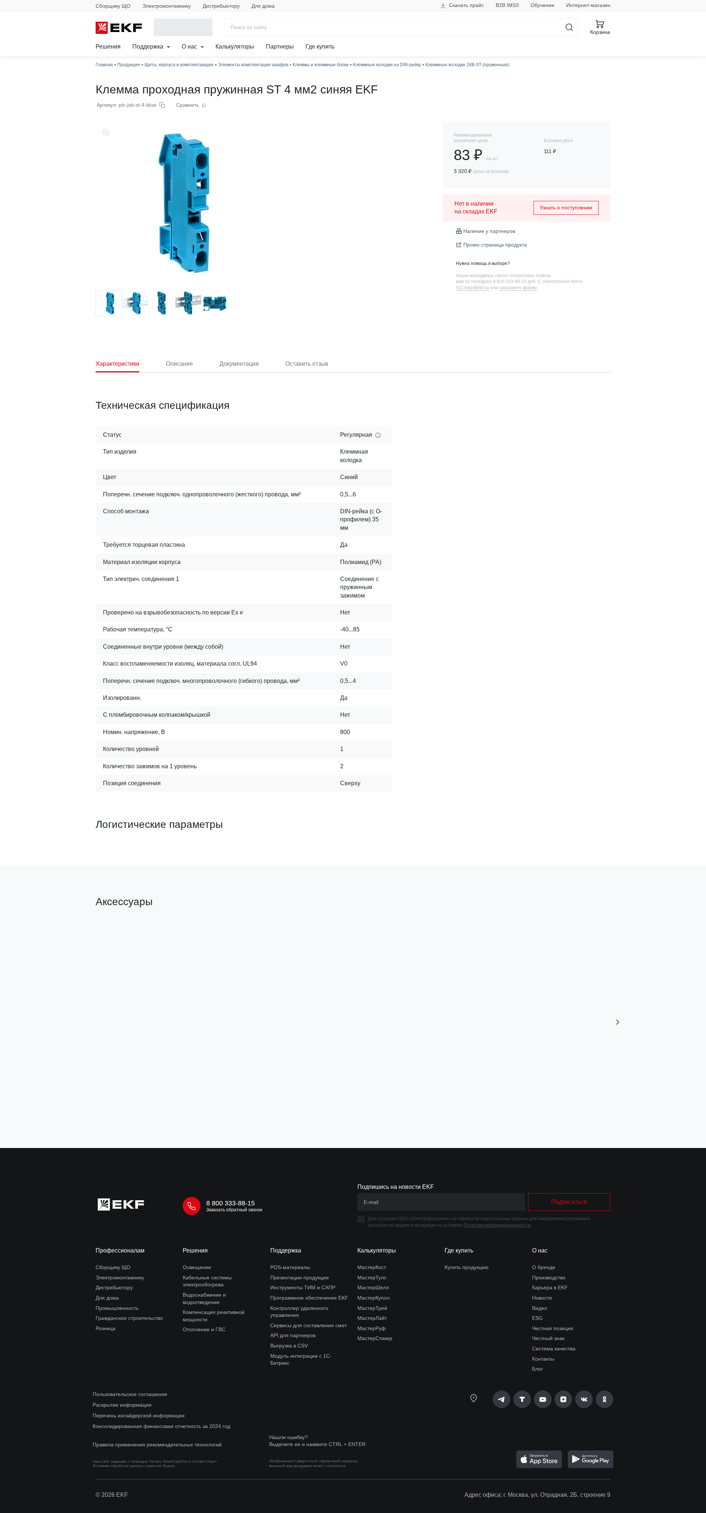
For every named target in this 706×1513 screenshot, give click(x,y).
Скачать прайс (466, 5)
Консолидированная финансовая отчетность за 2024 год (161, 1426)
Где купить (320, 46)
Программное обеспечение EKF (309, 1298)
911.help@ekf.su (472, 287)
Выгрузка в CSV (289, 1346)
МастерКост (371, 1267)
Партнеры (280, 46)
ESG (537, 1318)
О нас (190, 46)
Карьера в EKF (550, 1287)
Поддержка (148, 46)
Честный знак (548, 1338)
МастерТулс (371, 1277)
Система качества (553, 1348)
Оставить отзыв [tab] (306, 364)
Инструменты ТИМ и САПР (302, 1287)
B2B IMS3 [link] (507, 5)
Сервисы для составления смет (308, 1325)
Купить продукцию (467, 1267)
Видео (539, 1308)
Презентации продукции (299, 1277)
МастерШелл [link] (373, 1287)
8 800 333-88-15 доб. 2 (516, 281)
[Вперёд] (617, 1022)
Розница (105, 1328)
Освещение (197, 1267)
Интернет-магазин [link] (588, 5)
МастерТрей (372, 1308)
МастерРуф (371, 1328)
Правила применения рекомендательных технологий (157, 1445)
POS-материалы (290, 1267)
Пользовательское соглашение (130, 1394)
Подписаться (569, 1202)
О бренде (543, 1267)
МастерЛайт (372, 1318)
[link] (501, 1399)
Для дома (263, 6)
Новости (542, 1298)
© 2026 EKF (112, 1495)
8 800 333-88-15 (230, 1203)
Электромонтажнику (166, 6)
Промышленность (117, 1308)
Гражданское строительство (129, 1318)
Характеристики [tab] (117, 364)
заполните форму (518, 287)
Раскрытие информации (122, 1405)
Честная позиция (552, 1328)
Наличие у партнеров (489, 231)
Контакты (543, 1359)
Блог (537, 1369)
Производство (549, 1277)
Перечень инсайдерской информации (139, 1415)
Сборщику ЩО (113, 6)
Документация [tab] (239, 364)
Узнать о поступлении (566, 207)
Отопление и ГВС (204, 1329)
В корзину (137, 1101)
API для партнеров (292, 1335)
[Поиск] (569, 27)
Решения (108, 46)
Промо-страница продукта (495, 245)
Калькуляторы (234, 46)
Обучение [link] (543, 5)
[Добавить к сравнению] (203, 1100)
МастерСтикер (374, 1338)
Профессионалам (120, 1250)
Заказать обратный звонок (234, 1209)
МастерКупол (373, 1298)
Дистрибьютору (221, 6)
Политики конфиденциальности (497, 1225)
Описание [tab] (179, 364)
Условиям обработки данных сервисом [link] (127, 1466)
